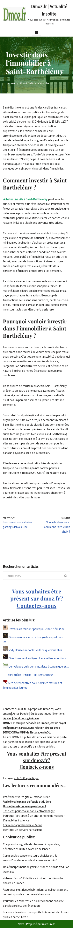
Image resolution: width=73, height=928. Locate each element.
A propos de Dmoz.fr (40, 709)
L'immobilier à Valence (16, 820)
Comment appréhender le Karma (22, 825)
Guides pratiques (41, 713)
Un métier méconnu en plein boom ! (24, 806)
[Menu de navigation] (36, 32)
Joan (13, 83)
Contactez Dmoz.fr (14, 709)
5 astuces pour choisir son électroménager (29, 811)
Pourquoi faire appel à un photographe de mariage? (34, 816)
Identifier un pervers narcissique (22, 830)
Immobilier (44, 83)
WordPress (48, 924)
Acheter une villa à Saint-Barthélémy (25, 199)
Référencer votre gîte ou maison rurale (26, 797)
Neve (21, 924)
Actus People (20, 713)
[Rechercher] (65, 576)
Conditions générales (26, 718)
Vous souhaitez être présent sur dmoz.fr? (36, 598)
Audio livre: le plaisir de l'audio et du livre (27, 801)
